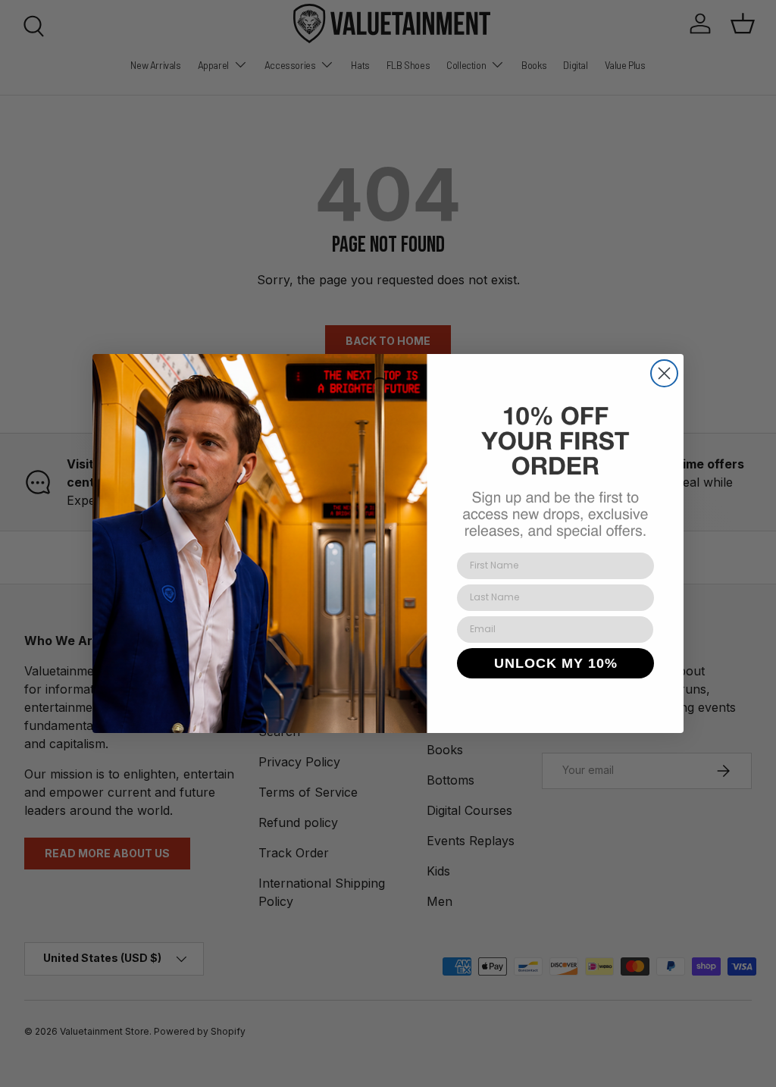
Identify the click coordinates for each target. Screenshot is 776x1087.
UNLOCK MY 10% (556, 663)
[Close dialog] (664, 373)
